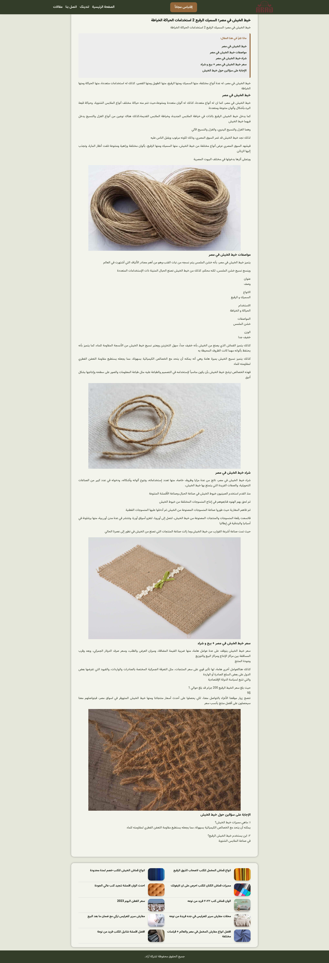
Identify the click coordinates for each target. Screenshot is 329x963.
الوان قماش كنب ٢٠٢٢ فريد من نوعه (209, 901)
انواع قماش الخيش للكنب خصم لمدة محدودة (117, 870)
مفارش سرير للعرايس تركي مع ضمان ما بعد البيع (116, 916)
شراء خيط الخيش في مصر (231, 58)
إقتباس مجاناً (183, 7)
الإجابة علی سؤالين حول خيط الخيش (224, 70)
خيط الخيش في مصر (234, 46)
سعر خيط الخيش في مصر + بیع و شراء (224, 64)
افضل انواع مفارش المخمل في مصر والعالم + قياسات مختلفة (199, 934)
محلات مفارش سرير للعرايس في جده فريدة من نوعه (200, 916)
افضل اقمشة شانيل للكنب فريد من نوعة (121, 931)
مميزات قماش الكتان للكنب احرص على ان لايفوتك (201, 885)
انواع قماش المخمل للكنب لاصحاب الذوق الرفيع (202, 870)
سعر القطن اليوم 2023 (131, 901)
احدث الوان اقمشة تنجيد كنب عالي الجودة (120, 885)
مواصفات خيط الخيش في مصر (228, 52)
